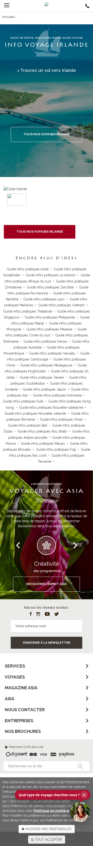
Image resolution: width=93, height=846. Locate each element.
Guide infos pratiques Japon (44, 389)
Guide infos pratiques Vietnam (61, 305)
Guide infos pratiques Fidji (56, 449)
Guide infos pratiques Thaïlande (27, 311)
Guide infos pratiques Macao (43, 443)
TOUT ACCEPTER (48, 839)
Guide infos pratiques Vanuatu (52, 353)
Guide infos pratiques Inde (23, 401)
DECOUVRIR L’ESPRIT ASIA (46, 584)
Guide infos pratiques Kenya (45, 341)
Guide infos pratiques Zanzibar (50, 287)
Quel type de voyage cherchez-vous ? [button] (52, 794)
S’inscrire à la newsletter (46, 642)
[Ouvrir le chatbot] (80, 812)
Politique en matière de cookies (61, 811)
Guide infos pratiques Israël (28, 269)
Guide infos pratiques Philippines (50, 317)
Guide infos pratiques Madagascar (46, 365)
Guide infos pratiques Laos (44, 299)
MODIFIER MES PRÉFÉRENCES (48, 829)
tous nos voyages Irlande (39, 231)
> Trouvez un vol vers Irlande (46, 70)
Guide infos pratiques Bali (27, 425)
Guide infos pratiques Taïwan (42, 377)
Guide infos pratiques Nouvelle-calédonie (51, 407)
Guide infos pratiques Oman (61, 419)
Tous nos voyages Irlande (46, 134)
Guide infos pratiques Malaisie (49, 329)
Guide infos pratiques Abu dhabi (42, 431)
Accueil (8, 17)
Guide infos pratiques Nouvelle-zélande (35, 413)
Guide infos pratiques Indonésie (57, 395)
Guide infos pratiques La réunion (51, 275)
